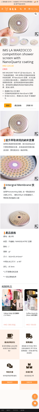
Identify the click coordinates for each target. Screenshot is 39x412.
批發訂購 (29, 382)
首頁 (2, 410)
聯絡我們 (9, 382)
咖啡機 (22, 410)
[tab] (7, 105)
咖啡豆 (8, 410)
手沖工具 (15, 410)
